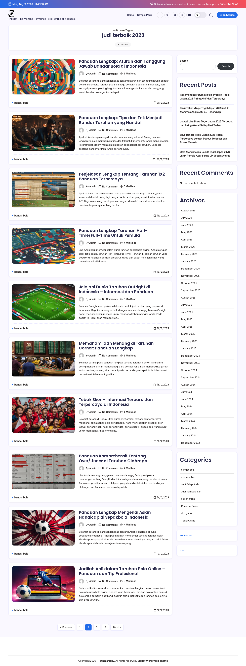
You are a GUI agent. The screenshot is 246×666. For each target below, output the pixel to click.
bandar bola (187, 469)
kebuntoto (186, 535)
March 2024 (188, 421)
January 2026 (188, 261)
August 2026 (188, 210)
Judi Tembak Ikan (191, 491)
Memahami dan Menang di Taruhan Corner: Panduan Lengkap (116, 346)
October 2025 (189, 283)
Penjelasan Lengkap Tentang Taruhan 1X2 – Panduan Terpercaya (124, 176)
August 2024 (188, 384)
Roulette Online (189, 506)
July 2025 (186, 304)
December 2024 (190, 355)
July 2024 (186, 391)
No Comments (110, 73)
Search (184, 60)
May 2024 (186, 406)
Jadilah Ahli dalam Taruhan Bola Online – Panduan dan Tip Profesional (122, 571)
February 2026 (189, 254)
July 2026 (186, 217)
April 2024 (186, 413)
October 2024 (189, 370)
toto (182, 550)
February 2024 (189, 428)
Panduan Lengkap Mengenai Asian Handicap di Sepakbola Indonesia (115, 515)
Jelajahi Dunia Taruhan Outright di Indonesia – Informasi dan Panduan (116, 289)
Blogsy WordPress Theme (153, 660)
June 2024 (187, 399)
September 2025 (190, 290)
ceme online (188, 477)
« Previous (66, 627)
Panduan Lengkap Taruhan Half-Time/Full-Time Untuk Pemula (113, 233)
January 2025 (188, 348)
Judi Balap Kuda (190, 484)
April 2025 (186, 326)
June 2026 (187, 225)
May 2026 (186, 232)
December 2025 (190, 268)
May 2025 (186, 319)
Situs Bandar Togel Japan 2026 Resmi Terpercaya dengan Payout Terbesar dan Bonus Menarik (203, 138)
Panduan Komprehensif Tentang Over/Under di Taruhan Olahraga (113, 458)
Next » (117, 627)
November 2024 (190, 362)
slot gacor (187, 513)
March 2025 (188, 333)
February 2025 (189, 341)
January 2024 (188, 435)
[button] (200, 15)
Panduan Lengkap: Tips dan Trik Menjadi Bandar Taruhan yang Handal (120, 120)
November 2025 (190, 275)
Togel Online (188, 520)
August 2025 (188, 297)
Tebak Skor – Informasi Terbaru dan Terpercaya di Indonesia (116, 402)
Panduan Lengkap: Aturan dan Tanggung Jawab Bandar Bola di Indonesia (122, 64)
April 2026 (186, 239)
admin (92, 73)
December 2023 (190, 442)
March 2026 (188, 246)
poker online (188, 498)
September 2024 (190, 377)
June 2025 (187, 312)
